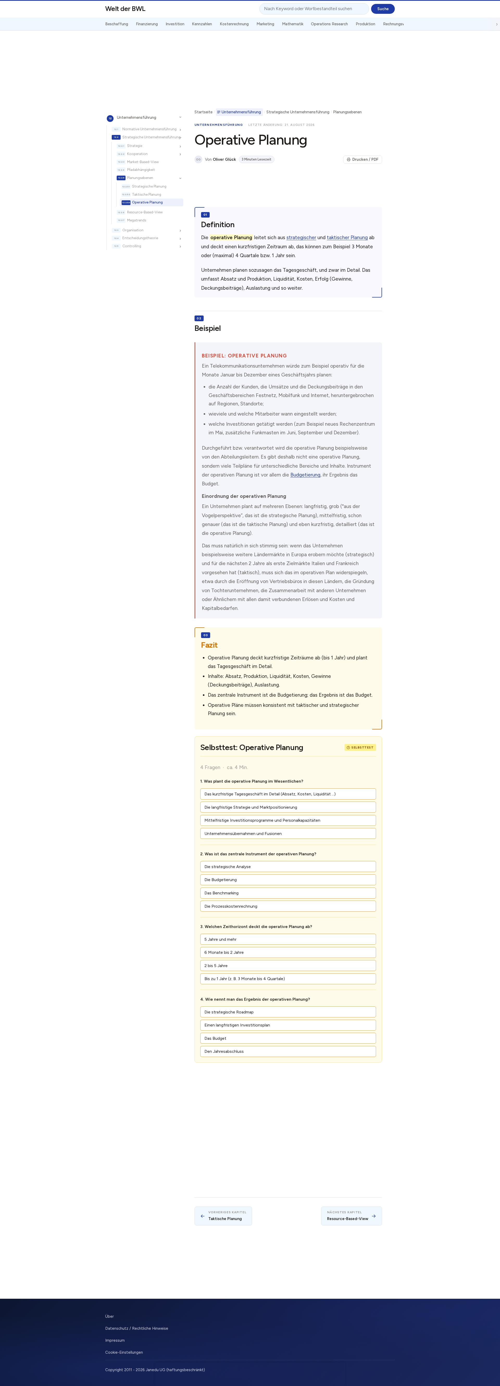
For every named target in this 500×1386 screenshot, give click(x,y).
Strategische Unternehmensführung (151, 137)
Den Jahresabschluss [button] (224, 1051)
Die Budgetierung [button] (220, 879)
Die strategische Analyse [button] (227, 866)
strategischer (301, 237)
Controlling (131, 246)
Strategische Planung (149, 186)
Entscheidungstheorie (140, 238)
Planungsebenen (140, 178)
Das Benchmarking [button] (221, 892)
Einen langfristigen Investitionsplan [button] (237, 1025)
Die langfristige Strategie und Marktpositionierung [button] (250, 807)
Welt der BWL (125, 9)
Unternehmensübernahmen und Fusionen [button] (243, 833)
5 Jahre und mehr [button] (220, 939)
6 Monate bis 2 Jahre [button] (224, 952)
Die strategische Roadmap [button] (229, 1012)
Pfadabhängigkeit (141, 170)
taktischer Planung (347, 237)
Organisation (132, 230)
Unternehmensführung (136, 117)
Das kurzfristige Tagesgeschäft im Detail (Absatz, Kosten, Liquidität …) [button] (270, 793)
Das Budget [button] (215, 1038)
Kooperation (137, 154)
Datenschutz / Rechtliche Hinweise (136, 1328)
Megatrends (136, 220)
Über (109, 1316)
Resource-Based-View (145, 212)
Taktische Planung (146, 194)
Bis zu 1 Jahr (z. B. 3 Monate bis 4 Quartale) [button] (244, 978)
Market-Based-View (143, 162)
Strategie (134, 146)
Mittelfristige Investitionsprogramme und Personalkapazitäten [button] (262, 820)
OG (198, 159)
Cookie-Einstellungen (124, 1352)
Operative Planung (147, 202)
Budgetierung (305, 475)
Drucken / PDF (365, 159)
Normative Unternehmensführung (149, 129)
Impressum (115, 1340)
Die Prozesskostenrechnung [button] (230, 906)
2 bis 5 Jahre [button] (216, 965)
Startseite (204, 112)
